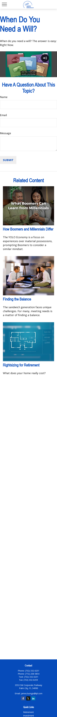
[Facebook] (23, 698)
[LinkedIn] (33, 698)
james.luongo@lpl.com (31, 693)
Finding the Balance (17, 299)
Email (3, 115)
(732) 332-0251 (31, 676)
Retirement (28, 712)
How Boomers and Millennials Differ (28, 229)
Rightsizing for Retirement (21, 365)
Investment (28, 715)
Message (5, 133)
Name (3, 97)
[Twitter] (28, 698)
